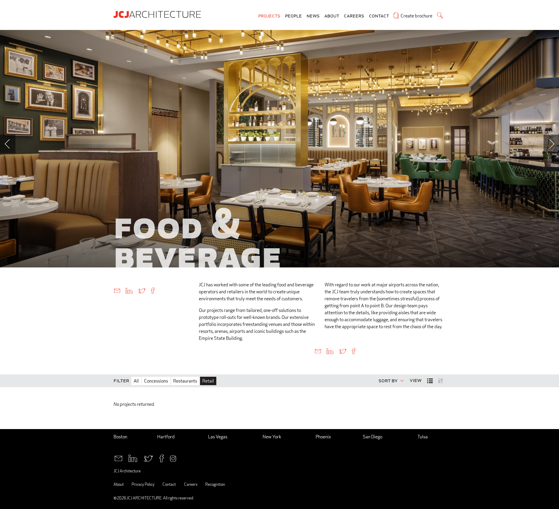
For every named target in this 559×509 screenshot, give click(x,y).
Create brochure (416, 16)
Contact (379, 16)
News (313, 16)
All (136, 381)
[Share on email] (117, 290)
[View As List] (430, 380)
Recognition (215, 484)
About (331, 16)
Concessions (156, 381)
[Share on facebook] (153, 290)
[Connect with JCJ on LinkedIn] (132, 457)
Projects (269, 16)
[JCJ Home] (159, 14)
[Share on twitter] (142, 290)
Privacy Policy (143, 484)
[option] (279, 148)
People (293, 16)
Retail (208, 381)
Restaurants (185, 381)
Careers (354, 16)
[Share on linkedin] (129, 290)
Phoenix (323, 437)
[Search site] (440, 15)
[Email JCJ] (118, 457)
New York (272, 437)
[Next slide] (551, 144)
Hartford (166, 437)
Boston (120, 437)
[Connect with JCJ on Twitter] (148, 457)
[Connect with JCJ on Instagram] (173, 457)
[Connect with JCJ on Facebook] (162, 457)
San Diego (372, 437)
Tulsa (423, 437)
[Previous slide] (7, 144)
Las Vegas (217, 437)
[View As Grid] (440, 380)
